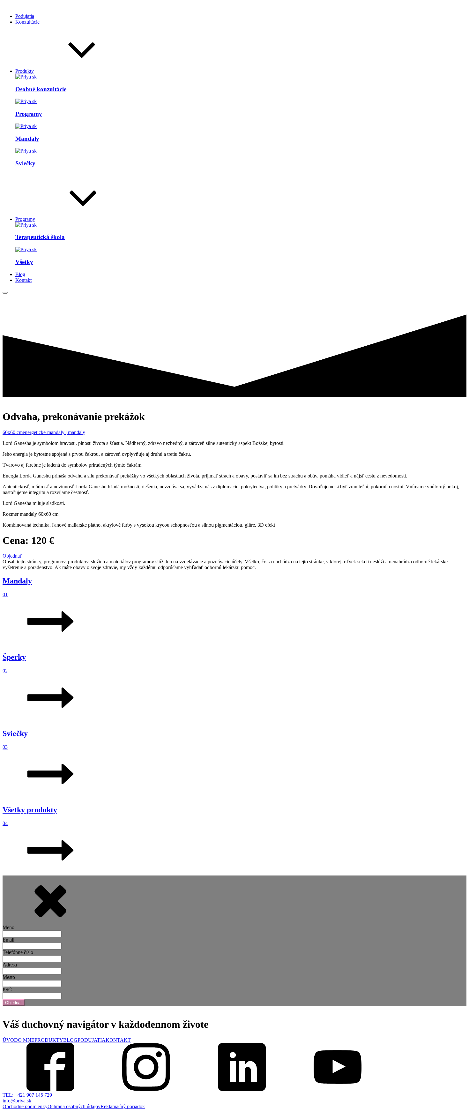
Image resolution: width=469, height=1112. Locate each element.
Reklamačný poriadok (122, 1106)
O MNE (26, 1040)
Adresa (10, 964)
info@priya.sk (17, 1100)
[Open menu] (5, 293)
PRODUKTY (48, 1040)
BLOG (70, 1040)
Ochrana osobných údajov (74, 1106)
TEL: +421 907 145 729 (27, 1095)
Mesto (9, 977)
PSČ (7, 989)
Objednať (12, 556)
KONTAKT (118, 1040)
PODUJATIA (92, 1040)
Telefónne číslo (18, 952)
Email (8, 940)
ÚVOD (10, 1040)
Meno (8, 927)
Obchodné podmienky (25, 1106)
